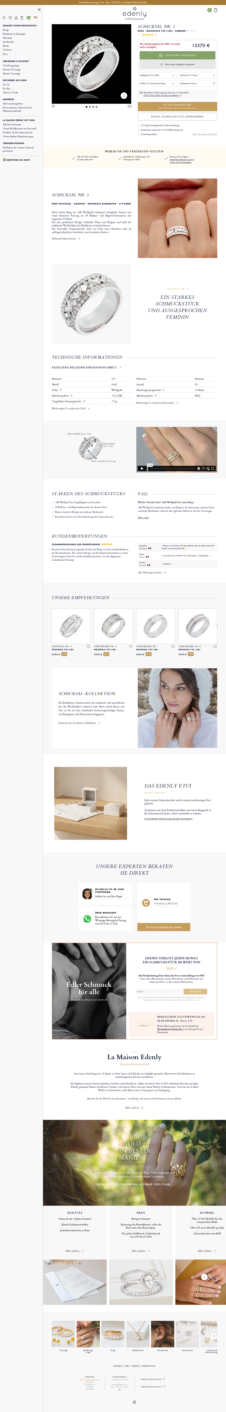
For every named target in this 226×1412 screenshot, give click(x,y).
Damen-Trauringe (12, 69)
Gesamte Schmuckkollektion (19, 26)
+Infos (197, 1000)
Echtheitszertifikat (149, 134)
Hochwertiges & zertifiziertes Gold (68, 409)
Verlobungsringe (11, 65)
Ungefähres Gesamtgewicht (67, 401)
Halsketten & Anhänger (14, 33)
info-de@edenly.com (119, 1384)
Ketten (6, 45)
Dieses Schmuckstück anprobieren (177, 116)
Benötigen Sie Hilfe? (18, 160)
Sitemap (135, 1366)
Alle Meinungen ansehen (149, 573)
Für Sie (6, 84)
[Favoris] (12, 17)
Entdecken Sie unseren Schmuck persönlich (18, 149)
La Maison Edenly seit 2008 (19, 120)
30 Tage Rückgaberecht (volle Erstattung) (160, 125)
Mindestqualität (60, 395)
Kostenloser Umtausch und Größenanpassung (162, 129)
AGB (127, 1366)
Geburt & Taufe (10, 92)
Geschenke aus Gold (15, 80)
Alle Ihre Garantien (12, 124)
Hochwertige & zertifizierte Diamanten (155, 403)
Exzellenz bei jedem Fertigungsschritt (84, 367)
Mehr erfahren (132, 1108)
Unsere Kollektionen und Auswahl (19, 128)
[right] (124, 95)
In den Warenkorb (179, 106)
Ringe (6, 29)
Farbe (55, 390)
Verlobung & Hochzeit (16, 61)
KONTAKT (117, 1366)
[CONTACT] (119, 1389)
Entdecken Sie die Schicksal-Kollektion (77, 723)
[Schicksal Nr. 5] (91, 64)
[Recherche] (6, 17)
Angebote (8, 99)
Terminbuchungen (13, 143)
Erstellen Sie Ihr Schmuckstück (18, 132)
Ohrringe (7, 37)
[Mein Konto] (18, 17)
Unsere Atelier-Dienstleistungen (18, 136)
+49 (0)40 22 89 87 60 (165, 903)
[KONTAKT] (30, 18)
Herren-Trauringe (11, 73)
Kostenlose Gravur (188, 83)
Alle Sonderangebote (13, 103)
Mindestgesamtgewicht (150, 390)
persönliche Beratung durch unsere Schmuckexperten (182, 161)
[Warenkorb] (24, 17)
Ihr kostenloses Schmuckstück (17, 109)
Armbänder (8, 41)
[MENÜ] (39, 10)
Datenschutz (148, 1366)
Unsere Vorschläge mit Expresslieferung (162, 95)
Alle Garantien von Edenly (204, 134)
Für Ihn (6, 88)
